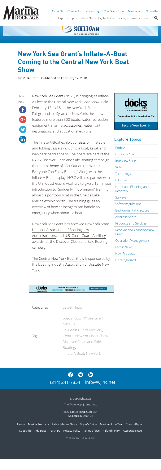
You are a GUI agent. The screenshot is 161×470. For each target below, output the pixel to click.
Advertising (92, 11)
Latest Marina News (64, 424)
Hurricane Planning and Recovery (132, 188)
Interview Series (126, 160)
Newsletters (135, 11)
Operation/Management (132, 240)
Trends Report (135, 424)
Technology (123, 173)
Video (119, 167)
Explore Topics (67, 18)
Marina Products (38, 424)
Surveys (123, 18)
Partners (54, 430)
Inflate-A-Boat (73, 353)
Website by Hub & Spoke (80, 438)
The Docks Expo (114, 11)
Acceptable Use (132, 430)
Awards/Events (125, 217)
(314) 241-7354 (65, 382)
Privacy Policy (71, 430)
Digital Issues (107, 18)
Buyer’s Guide (139, 18)
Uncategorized (125, 260)
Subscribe (152, 11)
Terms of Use (91, 430)
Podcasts (121, 147)
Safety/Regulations (128, 204)
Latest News (88, 18)
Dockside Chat (125, 154)
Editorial (121, 180)
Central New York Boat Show (85, 335)
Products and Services (131, 223)
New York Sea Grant (48, 95)
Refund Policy (111, 430)
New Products (125, 253)
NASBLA (69, 324)
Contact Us (75, 11)
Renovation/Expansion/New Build (134, 232)
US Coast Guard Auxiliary (82, 329)
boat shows (72, 318)
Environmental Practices (132, 210)
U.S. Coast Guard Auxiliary (85, 235)
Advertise (40, 430)
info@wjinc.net (100, 382)
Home (21, 424)
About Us (57, 11)
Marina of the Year (111, 424)
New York (93, 353)
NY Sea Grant (93, 318)
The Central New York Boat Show (58, 258)
